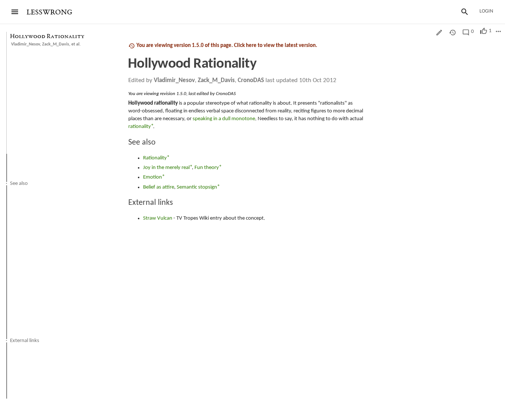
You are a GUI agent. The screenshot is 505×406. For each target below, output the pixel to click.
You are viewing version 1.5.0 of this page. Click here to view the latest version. (226, 45)
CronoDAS (251, 80)
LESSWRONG (49, 12)
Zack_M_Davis (55, 44)
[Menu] (15, 12)
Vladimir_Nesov (25, 44)
